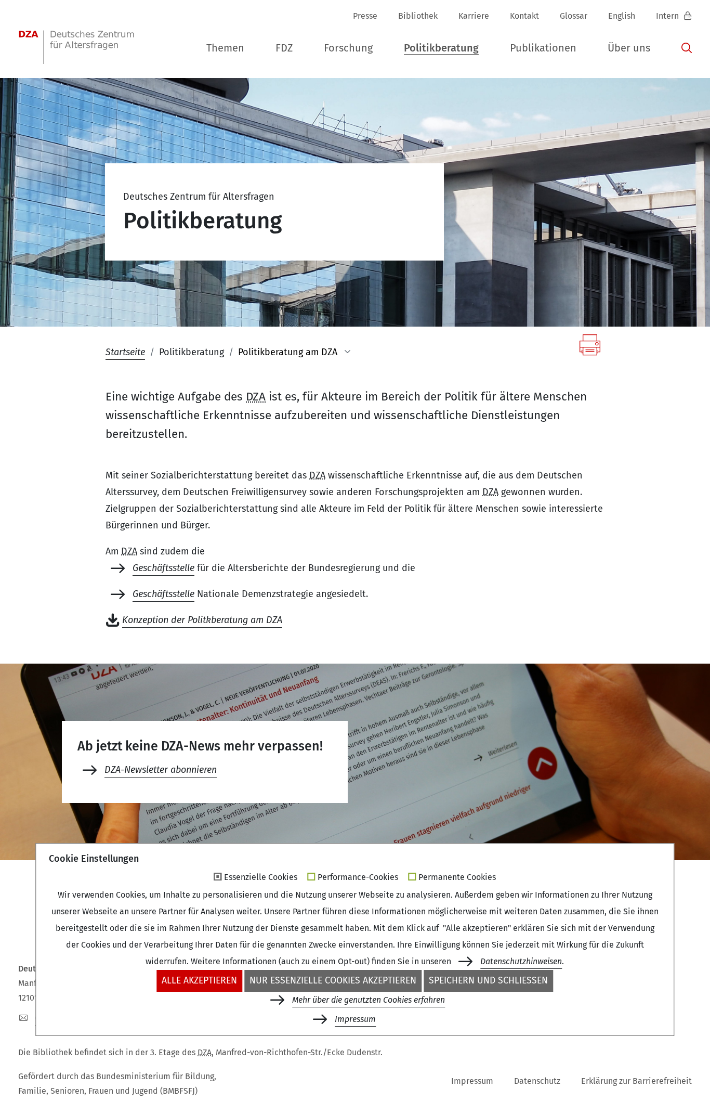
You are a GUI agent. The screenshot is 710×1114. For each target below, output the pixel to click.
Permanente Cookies (457, 877)
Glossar (573, 16)
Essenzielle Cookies (260, 877)
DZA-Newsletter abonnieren (160, 769)
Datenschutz (537, 1081)
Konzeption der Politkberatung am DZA (202, 620)
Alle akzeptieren (199, 980)
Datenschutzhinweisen (521, 961)
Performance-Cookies (358, 877)
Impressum (472, 1081)
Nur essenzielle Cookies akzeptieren (332, 980)
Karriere (473, 16)
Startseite (125, 352)
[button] (225, 48)
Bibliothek (418, 16)
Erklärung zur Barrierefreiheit (636, 1081)
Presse (365, 16)
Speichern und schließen (488, 980)
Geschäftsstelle (163, 568)
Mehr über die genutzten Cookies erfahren (368, 1000)
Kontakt (524, 16)
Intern (668, 16)
